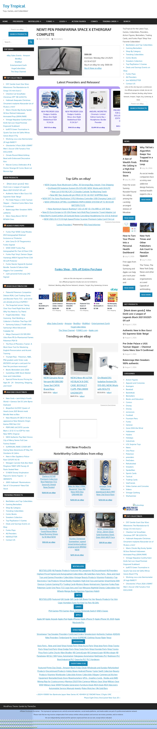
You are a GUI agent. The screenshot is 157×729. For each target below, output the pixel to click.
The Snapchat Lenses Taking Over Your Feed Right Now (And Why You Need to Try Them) (16, 308)
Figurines (81, 591)
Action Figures (79, 21)
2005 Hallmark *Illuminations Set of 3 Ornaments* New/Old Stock (16, 485)
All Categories (85, 570)
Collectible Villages (90, 674)
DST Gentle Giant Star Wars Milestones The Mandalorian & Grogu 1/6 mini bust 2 (16, 87)
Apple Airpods (51, 619)
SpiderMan (130, 470)
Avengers (130, 386)
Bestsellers (33, 21)
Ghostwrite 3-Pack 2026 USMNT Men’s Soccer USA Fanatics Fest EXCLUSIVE (17, 148)
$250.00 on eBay (105, 500)
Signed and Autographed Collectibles (66, 574)
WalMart (86, 323)
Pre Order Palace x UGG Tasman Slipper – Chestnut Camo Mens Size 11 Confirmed (18, 203)
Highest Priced (43, 574)
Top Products (53, 581)
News (126, 141)
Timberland (64, 637)
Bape (103, 637)
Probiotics (109, 577)
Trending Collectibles (14, 511)
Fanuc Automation (65, 656)
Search (127, 21)
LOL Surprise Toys (133, 444)
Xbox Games (75, 611)
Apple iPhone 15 (87, 619)
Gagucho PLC (80, 659)
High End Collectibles (16, 392)
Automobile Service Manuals (61, 688)
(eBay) (55, 392)
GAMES (78, 607)
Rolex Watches (88, 688)
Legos (62, 21)
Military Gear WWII (52, 685)
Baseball (129, 389)
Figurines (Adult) (92, 591)
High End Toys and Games (92, 581)
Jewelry (78, 688)
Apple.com (93, 330)
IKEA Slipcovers (111, 685)
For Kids (80, 602)
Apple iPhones (74, 619)
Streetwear (42, 634)
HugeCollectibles (78, 327)
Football (129, 415)
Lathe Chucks (54, 652)
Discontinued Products (55, 671)
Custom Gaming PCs (54, 584)
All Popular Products (61, 570)
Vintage (77, 577)
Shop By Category (13, 508)
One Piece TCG (58, 587)
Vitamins (100, 577)
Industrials (130, 441)
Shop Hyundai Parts (98, 649)
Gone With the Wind (134, 428)
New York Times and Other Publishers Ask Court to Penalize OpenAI (146, 245)
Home (5, 21)
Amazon (68, 323)
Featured (74, 570)
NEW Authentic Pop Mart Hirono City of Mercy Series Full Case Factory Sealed (18, 440)
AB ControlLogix (80, 652)
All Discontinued (99, 570)
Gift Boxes (83, 599)
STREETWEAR (78, 630)
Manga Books (70, 591)
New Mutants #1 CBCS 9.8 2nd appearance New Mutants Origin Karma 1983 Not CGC (17, 421)
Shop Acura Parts (85, 645)
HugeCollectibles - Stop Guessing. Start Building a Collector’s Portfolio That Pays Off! (17, 318)
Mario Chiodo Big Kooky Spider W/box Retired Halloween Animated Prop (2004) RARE (17, 113)
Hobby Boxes (72, 671)
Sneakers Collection (14, 517)
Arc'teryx (73, 637)
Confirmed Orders (76, 634)
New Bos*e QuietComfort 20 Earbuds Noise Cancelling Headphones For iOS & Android (79, 215)
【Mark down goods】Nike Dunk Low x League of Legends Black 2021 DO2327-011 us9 (16, 187)
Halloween (130, 431)
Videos (129, 489)
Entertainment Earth (101, 323)
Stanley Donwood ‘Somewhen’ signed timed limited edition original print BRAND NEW (77, 544)
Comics (94, 21)
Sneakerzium (90, 634)
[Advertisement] (107, 9)
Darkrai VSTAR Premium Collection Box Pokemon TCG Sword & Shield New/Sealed (49, 482)
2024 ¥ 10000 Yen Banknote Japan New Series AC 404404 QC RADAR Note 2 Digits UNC (74, 694)
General (129, 425)
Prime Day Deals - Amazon (58, 667)
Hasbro (129, 434)
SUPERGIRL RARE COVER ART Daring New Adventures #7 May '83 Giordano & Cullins (18, 450)
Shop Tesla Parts (81, 649)
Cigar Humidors (65, 602)
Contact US (10, 540)
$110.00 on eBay (48, 542)
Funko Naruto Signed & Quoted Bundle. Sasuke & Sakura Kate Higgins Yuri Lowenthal (17, 267)
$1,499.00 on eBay (98, 127)
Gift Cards (74, 599)
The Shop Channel (67, 330)
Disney (129, 405)
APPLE (78, 615)
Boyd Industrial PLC (65, 659)
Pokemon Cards (44, 587)
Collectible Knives (74, 674)
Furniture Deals (86, 685)
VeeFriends (130, 483)
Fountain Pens (132, 418)
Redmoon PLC (114, 656)
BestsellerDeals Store (58, 678)
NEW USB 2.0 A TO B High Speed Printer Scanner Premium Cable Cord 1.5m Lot (79, 219)
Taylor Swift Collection (102, 671)
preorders (130, 457)
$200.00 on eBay (49, 493)
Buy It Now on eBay (93, 68)
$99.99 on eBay (105, 542)
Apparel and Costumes (135, 383)
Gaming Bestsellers (14, 504)
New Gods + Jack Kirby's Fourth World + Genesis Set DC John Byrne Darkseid (18, 401)
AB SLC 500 (51, 656)
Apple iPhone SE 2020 (104, 619)
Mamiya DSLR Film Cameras (77, 681)
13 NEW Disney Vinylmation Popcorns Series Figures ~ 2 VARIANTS (16, 475)
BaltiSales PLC (100, 656)
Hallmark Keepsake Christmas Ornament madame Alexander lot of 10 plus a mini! (18, 103)
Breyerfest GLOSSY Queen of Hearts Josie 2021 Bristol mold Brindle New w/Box (16, 411)
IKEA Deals (99, 685)
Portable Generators (70, 685)
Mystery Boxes (82, 584)
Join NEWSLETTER (133, 80)
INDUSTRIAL (78, 642)
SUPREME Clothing (86, 637)
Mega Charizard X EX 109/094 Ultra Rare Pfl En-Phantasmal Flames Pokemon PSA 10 (18, 337)
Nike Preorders (51, 637)
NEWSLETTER (11, 537)
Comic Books (11, 514)
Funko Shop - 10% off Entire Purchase (78, 269)
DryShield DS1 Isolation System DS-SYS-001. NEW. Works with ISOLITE (79, 188)
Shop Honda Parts (70, 645)
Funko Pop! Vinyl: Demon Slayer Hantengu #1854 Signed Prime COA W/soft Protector (18, 257)
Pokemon (130, 454)
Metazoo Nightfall (90, 587)
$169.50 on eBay (50, 127)
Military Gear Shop (99, 681)
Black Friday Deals (79, 667)
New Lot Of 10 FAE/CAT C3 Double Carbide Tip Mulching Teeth (79, 191)
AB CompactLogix (95, 652)
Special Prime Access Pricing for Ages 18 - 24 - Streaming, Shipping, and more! (18, 382)
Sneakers (130, 467)
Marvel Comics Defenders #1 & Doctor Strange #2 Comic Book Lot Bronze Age (17, 168)
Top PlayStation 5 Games (16, 520)
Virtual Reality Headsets (70, 581)
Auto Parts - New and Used (108, 574)
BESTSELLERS (78, 566)
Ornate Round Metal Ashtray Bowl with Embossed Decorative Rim (16, 158)
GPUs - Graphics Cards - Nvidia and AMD (100, 678)
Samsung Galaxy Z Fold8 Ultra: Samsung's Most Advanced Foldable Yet (17, 327)
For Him (114, 599)
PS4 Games (54, 611)
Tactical (129, 476)
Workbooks (61, 674)
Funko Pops (114, 584)
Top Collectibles (14, 78)
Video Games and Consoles (137, 486)
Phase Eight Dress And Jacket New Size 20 (101, 698)
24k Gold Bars (90, 574)
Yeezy (108, 637)
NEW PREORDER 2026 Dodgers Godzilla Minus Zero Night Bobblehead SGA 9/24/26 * (74, 116)
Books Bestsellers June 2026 (17, 370)
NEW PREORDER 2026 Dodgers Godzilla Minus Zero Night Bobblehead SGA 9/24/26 (50, 116)
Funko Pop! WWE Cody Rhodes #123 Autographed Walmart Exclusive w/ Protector (17, 235)
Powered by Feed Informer (112, 222)
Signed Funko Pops (15, 226)
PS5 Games (64, 611)
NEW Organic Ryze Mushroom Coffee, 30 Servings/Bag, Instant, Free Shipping (79, 184)
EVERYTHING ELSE (78, 663)
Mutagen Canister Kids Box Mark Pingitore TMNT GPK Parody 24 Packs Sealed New (18, 466)
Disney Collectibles (107, 587)
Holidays (129, 438)
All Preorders (112, 570)
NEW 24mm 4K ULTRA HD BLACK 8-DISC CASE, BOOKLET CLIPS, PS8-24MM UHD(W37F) (81, 385)
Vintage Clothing (133, 492)
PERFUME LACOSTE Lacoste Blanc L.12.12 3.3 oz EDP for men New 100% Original (16, 430)
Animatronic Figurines (99, 584)
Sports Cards (131, 473)
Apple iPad (62, 619)
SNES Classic (102, 611)
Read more (129, 218)
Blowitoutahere (75, 678)
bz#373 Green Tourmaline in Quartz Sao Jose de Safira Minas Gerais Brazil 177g (16, 132)
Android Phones (85, 671)
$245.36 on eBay (77, 555)
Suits (74, 602)
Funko (49, 21)
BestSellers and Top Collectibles (19, 501)
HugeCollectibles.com (16, 286)
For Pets (88, 602)
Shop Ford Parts (50, 649)
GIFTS (78, 595)
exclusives (130, 412)
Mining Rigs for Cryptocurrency (51, 681)
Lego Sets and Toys (73, 587)
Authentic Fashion (104, 634)
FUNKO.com (81, 330)
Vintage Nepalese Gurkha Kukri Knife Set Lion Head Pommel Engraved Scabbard (17, 122)
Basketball (130, 393)
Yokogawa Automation (84, 656)
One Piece (130, 451)
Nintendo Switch (88, 611)
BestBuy (77, 323)
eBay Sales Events (55, 323)
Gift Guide (65, 599)
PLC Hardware (93, 659)
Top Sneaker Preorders (57, 634)
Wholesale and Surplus (97, 667)
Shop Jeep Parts (101, 645)
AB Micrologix (109, 652)
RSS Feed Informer (92, 224)
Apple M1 (41, 619)
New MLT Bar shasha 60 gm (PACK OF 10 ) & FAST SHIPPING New (79, 195)
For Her (92, 599)
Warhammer (131, 496)
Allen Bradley (66, 652)
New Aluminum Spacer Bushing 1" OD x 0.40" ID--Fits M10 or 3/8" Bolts (79, 209)
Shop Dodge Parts (66, 649)
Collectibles (68, 577)
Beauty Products (89, 577)
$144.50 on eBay (74, 127)
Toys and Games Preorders (51, 577)
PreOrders (18, 21)
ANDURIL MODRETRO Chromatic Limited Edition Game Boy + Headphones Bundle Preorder (98, 116)
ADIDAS (116, 634)
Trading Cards (109, 21)
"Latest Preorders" (64, 224)
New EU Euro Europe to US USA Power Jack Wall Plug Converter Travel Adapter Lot (79, 212)
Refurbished (131, 463)
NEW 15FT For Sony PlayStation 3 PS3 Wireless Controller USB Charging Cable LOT (79, 198)
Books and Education (135, 399)
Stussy (98, 637)
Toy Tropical (14, 5)
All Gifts (95, 602)
